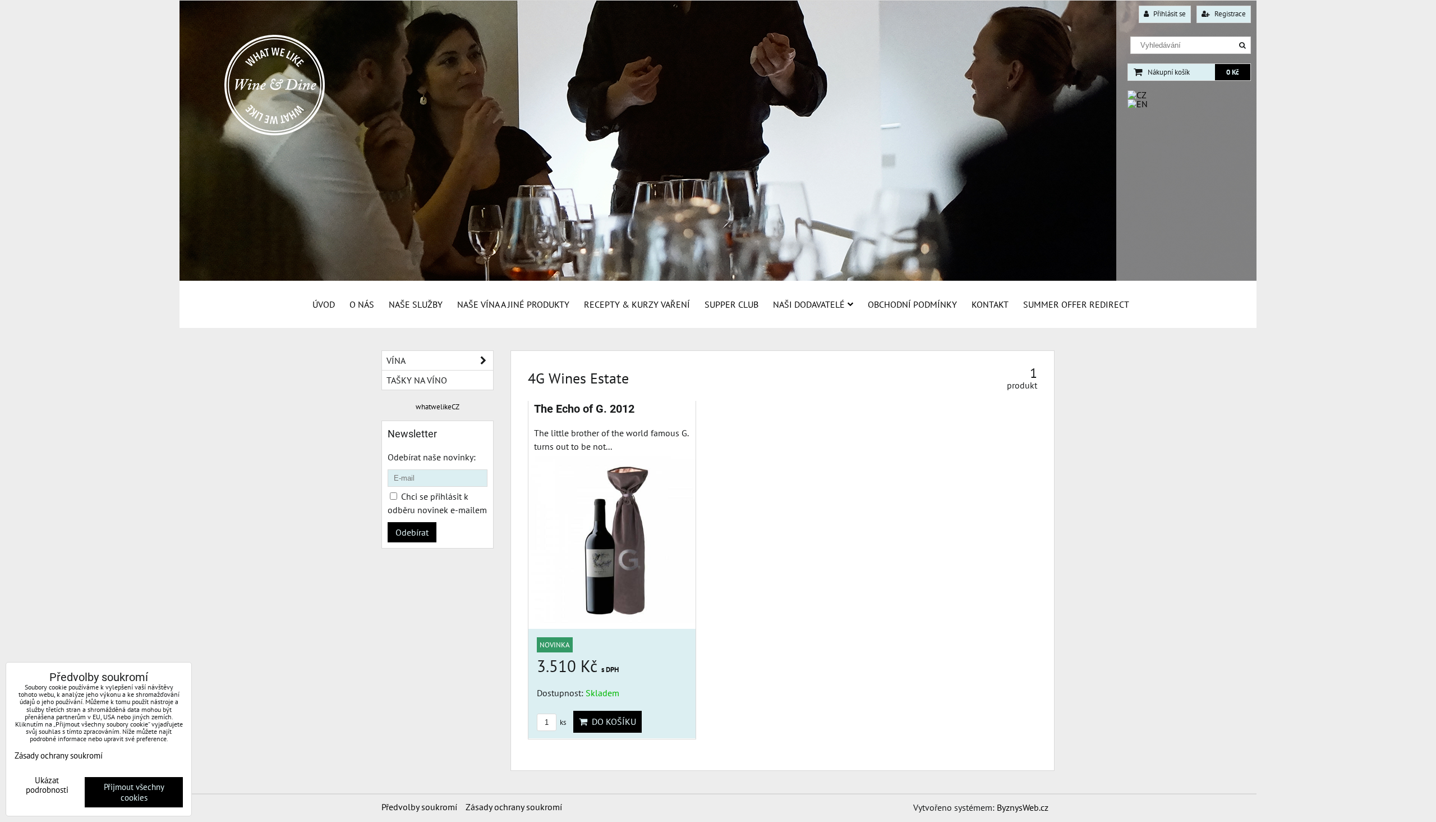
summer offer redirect (1076, 304)
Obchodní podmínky (912, 304)
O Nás (361, 304)
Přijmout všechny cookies (134, 792)
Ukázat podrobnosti (47, 785)
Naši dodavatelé (809, 304)
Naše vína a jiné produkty (513, 304)
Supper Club (731, 304)
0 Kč (1232, 72)
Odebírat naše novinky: (432, 457)
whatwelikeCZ (437, 407)
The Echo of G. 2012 (584, 409)
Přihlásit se (1169, 14)
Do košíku (611, 721)
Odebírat (412, 532)
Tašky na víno (416, 380)
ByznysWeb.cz (1022, 807)
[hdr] (718, 278)
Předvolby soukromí (419, 806)
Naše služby (416, 304)
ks (562, 722)
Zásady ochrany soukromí (514, 806)
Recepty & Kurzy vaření (637, 304)
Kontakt (990, 304)
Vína (396, 360)
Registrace (1229, 14)
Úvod (323, 304)
